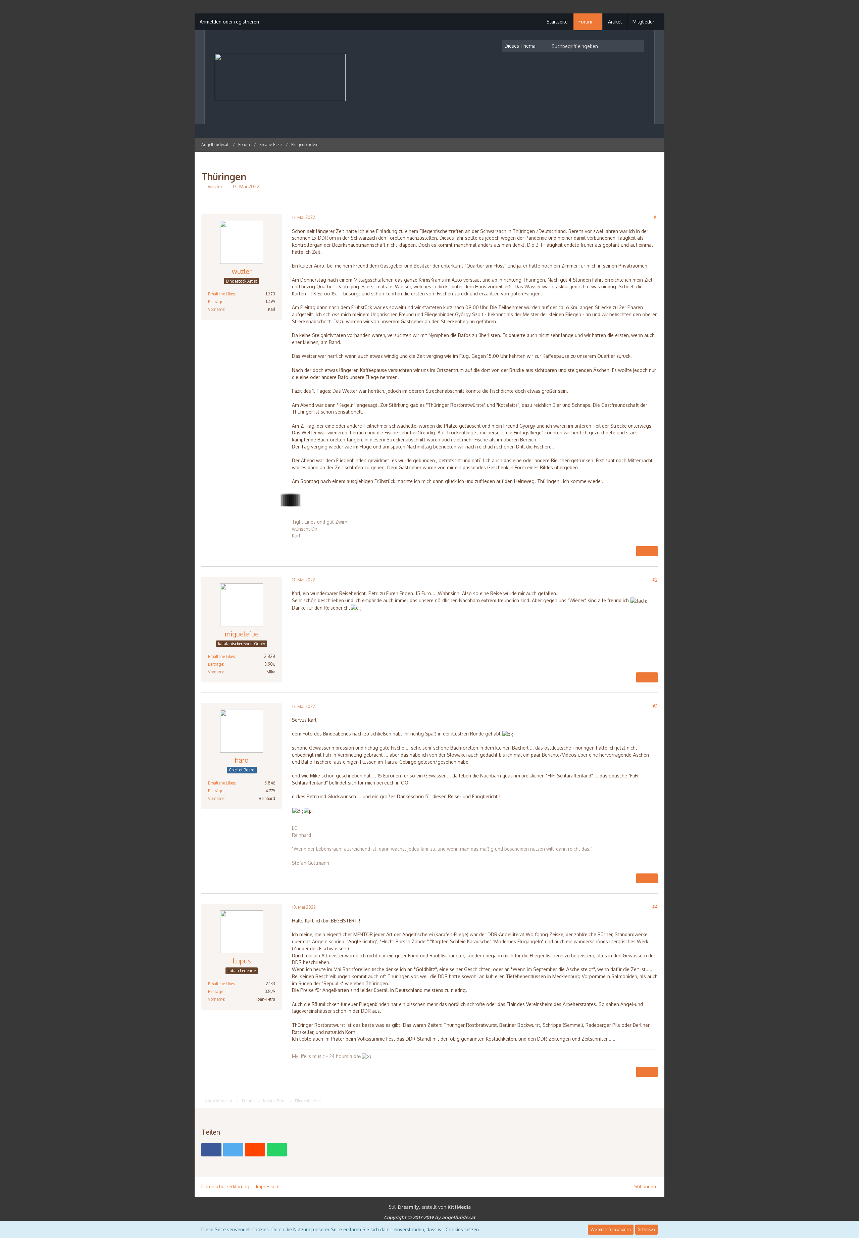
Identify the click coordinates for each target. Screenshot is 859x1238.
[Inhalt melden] (652, 551)
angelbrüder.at (458, 1217)
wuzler (215, 186)
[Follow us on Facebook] (655, 144)
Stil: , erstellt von (430, 1207)
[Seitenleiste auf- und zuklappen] (628, 144)
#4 (655, 907)
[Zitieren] (641, 551)
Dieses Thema (520, 46)
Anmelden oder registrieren (229, 22)
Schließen (646, 1229)
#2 (655, 580)
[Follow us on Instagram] (637, 144)
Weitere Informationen (611, 1229)
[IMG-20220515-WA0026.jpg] (301, 500)
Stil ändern (646, 1186)
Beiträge (215, 301)
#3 (655, 706)
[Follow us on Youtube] (646, 144)
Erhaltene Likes (221, 293)
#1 (656, 217)
